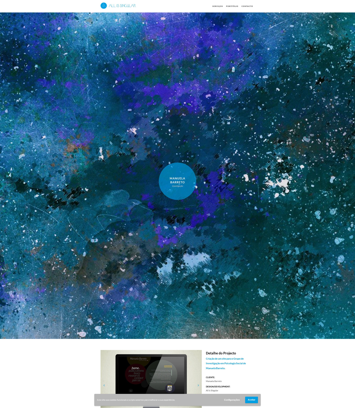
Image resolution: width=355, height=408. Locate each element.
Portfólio (232, 6)
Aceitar (251, 400)
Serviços (217, 6)
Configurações (232, 400)
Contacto (247, 6)
